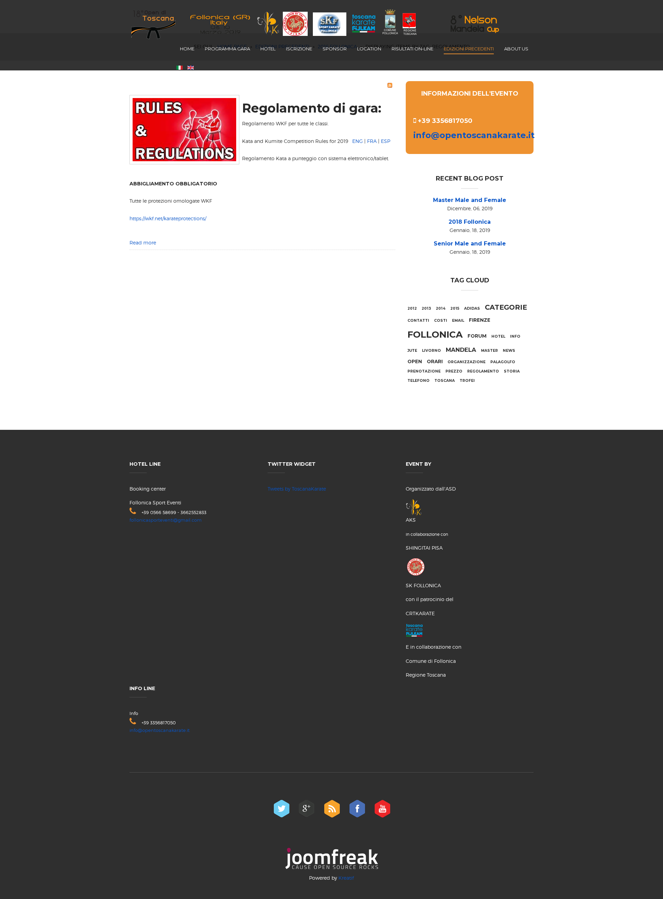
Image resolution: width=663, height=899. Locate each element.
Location (369, 48)
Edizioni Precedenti (469, 48)
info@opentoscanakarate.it (474, 135)
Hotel (268, 48)
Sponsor (335, 48)
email (458, 320)
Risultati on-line (412, 48)
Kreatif (346, 878)
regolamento (483, 371)
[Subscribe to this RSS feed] (390, 85)
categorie (506, 307)
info (515, 336)
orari (435, 361)
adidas (472, 308)
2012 (412, 308)
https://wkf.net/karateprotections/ (167, 218)
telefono (418, 380)
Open (414, 361)
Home (187, 48)
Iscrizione (299, 48)
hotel (498, 336)
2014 (440, 308)
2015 (454, 308)
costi (440, 320)
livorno (431, 350)
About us (516, 48)
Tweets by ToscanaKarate (297, 489)
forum (477, 336)
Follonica (435, 334)
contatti (418, 320)
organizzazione (467, 362)
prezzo (453, 371)
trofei (467, 380)
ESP (385, 141)
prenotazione (424, 371)
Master (489, 350)
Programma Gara (227, 48)
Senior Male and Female (470, 243)
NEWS (509, 350)
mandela (461, 349)
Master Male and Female (469, 200)
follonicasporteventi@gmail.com (165, 520)
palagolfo (502, 362)
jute (412, 350)
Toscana (444, 380)
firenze (479, 320)
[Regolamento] (184, 129)
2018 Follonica (470, 222)
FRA (372, 141)
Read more (142, 242)
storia (512, 371)
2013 (426, 308)
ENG (357, 141)
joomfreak (331, 858)
